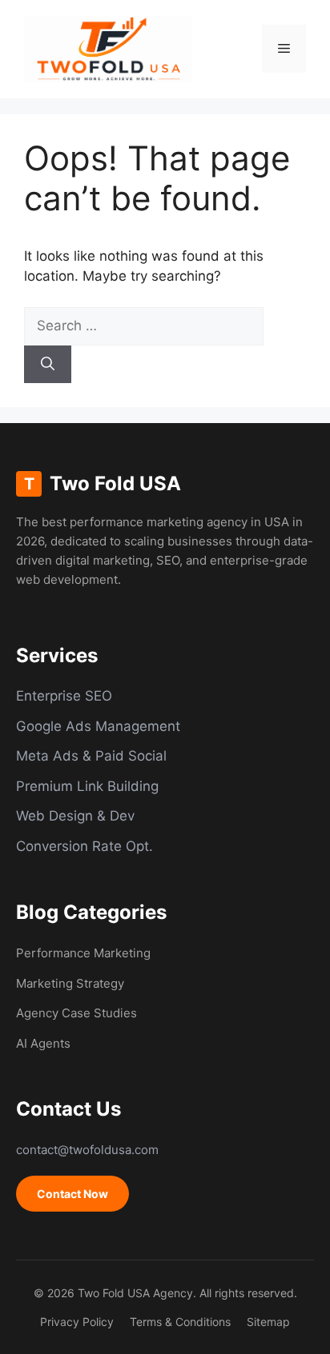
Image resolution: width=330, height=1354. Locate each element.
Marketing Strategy (70, 983)
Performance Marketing (83, 953)
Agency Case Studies (76, 1012)
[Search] (47, 364)
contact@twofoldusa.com (87, 1149)
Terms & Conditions (180, 1321)
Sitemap (268, 1321)
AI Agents (43, 1043)
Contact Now (72, 1193)
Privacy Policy (77, 1321)
